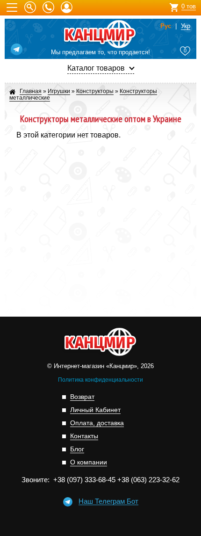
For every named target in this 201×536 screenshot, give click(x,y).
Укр (185, 26)
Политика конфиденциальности (100, 380)
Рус (165, 26)
